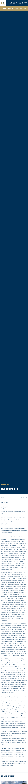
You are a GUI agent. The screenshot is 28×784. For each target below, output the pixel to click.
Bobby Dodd (21, 742)
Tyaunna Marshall (10, 635)
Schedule (10, 8)
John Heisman (22, 586)
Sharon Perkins (20, 698)
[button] (11, 3)
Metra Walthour (21, 639)
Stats (21, 8)
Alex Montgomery (22, 637)
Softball (3, 8)
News (25, 8)
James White (4, 684)
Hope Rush (19, 715)
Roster (16, 8)
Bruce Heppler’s (17, 680)
